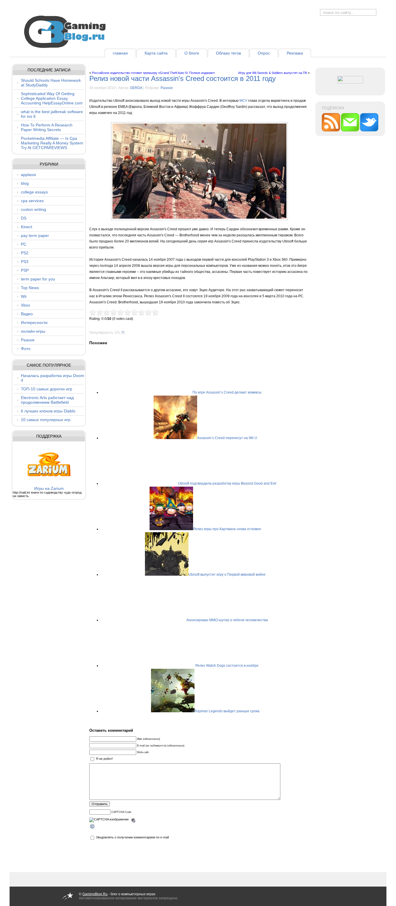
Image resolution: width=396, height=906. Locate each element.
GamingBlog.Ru (95, 894)
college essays (34, 192)
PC (23, 244)
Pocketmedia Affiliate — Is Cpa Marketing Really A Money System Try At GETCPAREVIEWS (52, 143)
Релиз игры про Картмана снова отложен (227, 529)
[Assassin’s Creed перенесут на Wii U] (175, 438)
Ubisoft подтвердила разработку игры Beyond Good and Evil (227, 483)
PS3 (24, 261)
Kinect (26, 226)
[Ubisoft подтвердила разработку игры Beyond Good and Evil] (156, 483)
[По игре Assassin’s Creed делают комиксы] (170, 392)
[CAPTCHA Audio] (133, 820)
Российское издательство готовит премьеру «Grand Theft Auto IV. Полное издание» (153, 73)
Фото (25, 348)
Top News (30, 287)
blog (25, 183)
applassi (28, 174)
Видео (27, 313)
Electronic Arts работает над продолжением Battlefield (47, 400)
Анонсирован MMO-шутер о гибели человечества (227, 620)
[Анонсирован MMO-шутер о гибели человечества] (164, 620)
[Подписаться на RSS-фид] (331, 130)
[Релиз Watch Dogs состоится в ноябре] (173, 666)
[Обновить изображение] (92, 827)
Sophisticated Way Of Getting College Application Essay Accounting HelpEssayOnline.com (52, 98)
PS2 (24, 253)
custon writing (33, 209)
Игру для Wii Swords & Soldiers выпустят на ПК (272, 73)
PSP (25, 270)
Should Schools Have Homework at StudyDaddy (51, 82)
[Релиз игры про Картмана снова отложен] (171, 529)
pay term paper (35, 235)
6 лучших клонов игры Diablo (48, 411)
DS (23, 218)
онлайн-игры (33, 331)
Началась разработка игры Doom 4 (52, 378)
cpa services (32, 200)
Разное (27, 340)
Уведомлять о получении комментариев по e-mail (132, 837)
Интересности (34, 322)
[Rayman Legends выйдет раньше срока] (173, 711)
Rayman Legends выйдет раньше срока (227, 711)
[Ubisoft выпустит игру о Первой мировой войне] (166, 574)
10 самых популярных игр (45, 419)
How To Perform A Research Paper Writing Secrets (46, 127)
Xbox (25, 305)
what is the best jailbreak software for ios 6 (52, 114)
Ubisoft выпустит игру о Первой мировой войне (227, 574)
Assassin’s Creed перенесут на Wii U (227, 438)
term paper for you (38, 279)
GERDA (136, 88)
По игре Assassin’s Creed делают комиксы (226, 392)
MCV (243, 101)
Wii (23, 296)
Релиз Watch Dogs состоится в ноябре (227, 666)
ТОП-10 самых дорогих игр (46, 389)
